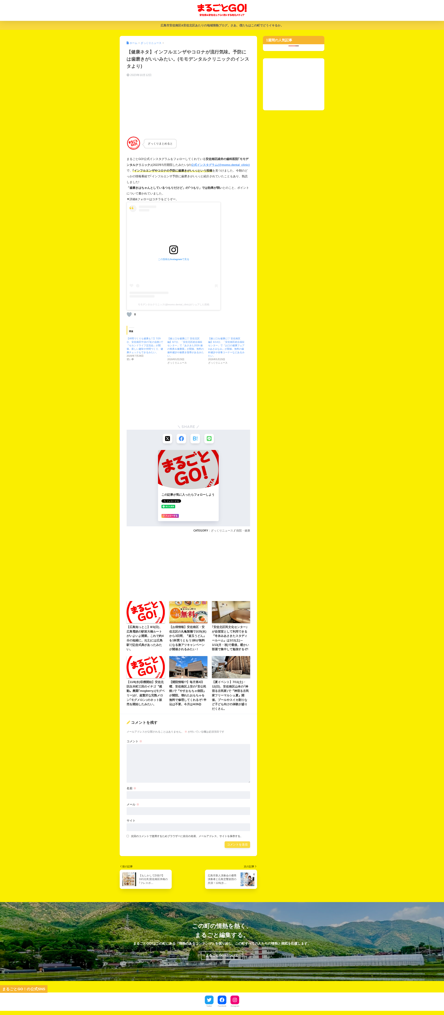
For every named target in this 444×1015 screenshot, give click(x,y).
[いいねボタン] (129, 314)
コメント (134, 741)
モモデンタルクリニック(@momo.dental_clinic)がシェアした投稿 (173, 304)
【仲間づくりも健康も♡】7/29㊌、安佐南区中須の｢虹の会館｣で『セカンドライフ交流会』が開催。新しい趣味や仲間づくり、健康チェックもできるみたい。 (145, 345)
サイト (131, 820)
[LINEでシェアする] (209, 438)
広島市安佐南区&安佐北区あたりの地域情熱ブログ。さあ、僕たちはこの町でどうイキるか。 (222, 25)
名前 (131, 788)
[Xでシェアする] (167, 438)
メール (133, 804)
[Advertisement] (188, 107)
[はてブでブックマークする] (195, 438)
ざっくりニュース (222, 530)
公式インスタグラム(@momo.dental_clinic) (220, 165)
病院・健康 (243, 530)
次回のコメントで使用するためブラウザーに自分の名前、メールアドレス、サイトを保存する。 (187, 836)
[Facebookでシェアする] (181, 438)
